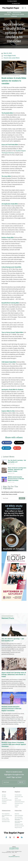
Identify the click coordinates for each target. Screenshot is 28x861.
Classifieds (14, 16)
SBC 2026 (9, 12)
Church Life (7, 58)
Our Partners (4, 798)
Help (13, 852)
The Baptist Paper (16, 3)
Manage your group (19, 824)
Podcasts (17, 805)
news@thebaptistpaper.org (14, 856)
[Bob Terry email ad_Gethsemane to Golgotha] (14, 527)
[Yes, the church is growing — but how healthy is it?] (4, 462)
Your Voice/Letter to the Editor (7, 816)
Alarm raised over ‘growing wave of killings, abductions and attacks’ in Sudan (17, 469)
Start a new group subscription (18, 822)
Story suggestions (5, 813)
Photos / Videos (5, 818)
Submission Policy (6, 821)
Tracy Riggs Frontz (10, 55)
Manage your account (19, 825)
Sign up (22, 498)
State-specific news (19, 796)
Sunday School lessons (19, 801)
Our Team (4, 796)
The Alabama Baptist (12, 1)
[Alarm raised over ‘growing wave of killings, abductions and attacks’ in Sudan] (4, 470)
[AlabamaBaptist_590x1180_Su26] (14, 576)
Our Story (4, 795)
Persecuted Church (19, 803)
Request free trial (18, 827)
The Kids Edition (17, 12)
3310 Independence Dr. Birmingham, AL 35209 (14, 848)
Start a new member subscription (19, 819)
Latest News (7, 14)
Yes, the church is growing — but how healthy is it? (17, 461)
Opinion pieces (18, 800)
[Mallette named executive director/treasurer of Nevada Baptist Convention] (4, 479)
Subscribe (17, 813)
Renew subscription (19, 815)
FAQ (16, 852)
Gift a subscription (18, 817)
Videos (16, 806)
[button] (25, 8)
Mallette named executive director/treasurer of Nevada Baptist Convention (16, 478)
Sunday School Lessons (18, 14)
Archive (16, 798)
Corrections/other (5, 819)
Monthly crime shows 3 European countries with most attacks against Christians (14, 744)
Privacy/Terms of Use (6, 852)
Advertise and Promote (6, 800)
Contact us (4, 803)
